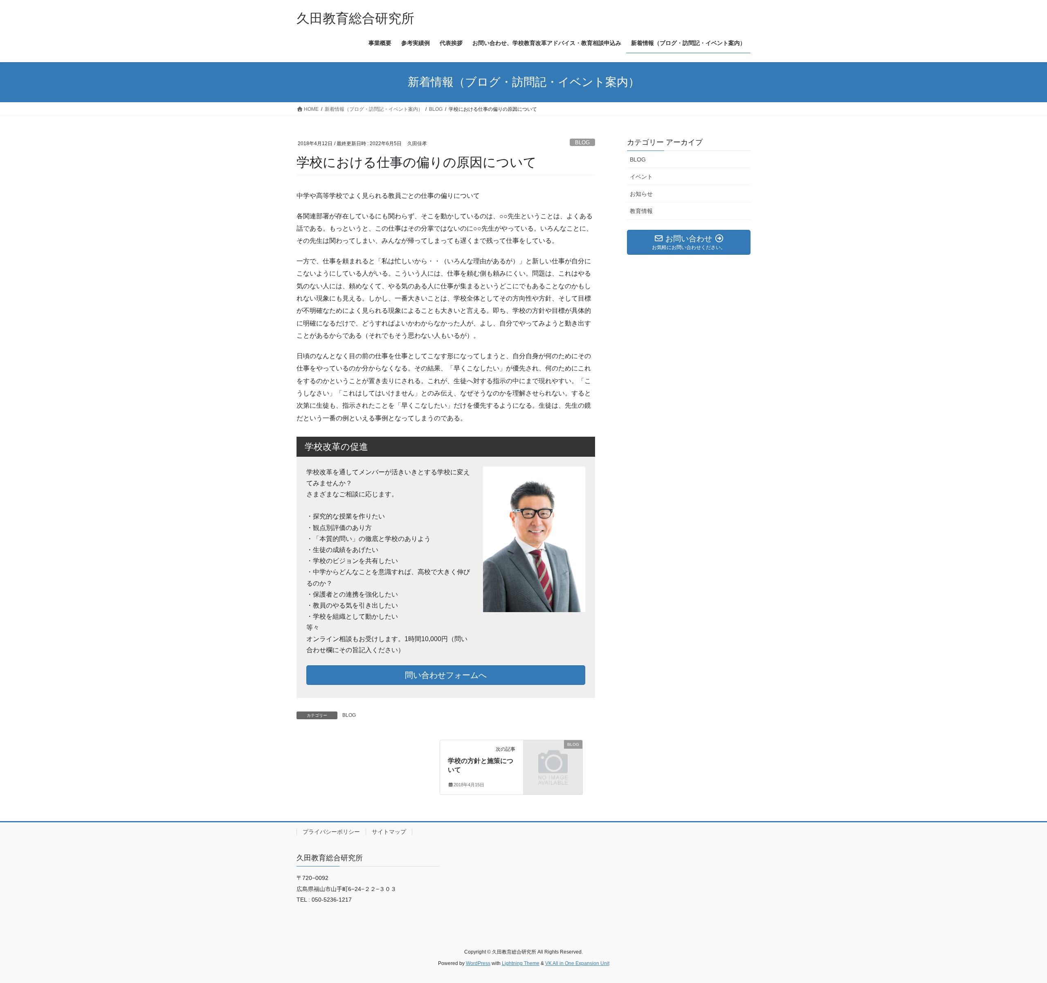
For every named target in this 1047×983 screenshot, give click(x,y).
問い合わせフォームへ (446, 675)
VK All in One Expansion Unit (577, 963)
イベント (641, 176)
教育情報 (641, 211)
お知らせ (641, 194)
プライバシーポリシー (331, 831)
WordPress (478, 963)
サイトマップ (389, 831)
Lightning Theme (520, 963)
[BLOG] (553, 757)
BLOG (582, 142)
